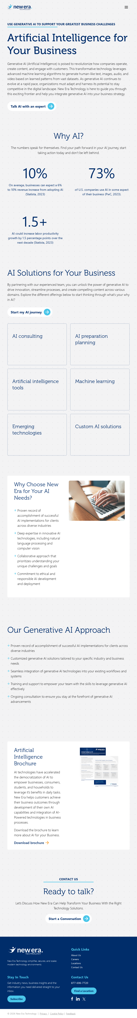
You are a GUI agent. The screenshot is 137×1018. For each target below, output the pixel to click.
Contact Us (77, 967)
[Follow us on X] (84, 999)
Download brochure (29, 842)
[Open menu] (126, 7)
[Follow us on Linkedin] (78, 999)
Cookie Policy (56, 1013)
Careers (75, 959)
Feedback (71, 1013)
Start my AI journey (26, 312)
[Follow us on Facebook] (72, 999)
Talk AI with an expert (28, 106)
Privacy (44, 1013)
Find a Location (84, 991)
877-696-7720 (79, 983)
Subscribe (16, 999)
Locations (76, 963)
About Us (76, 955)
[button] (68, 918)
